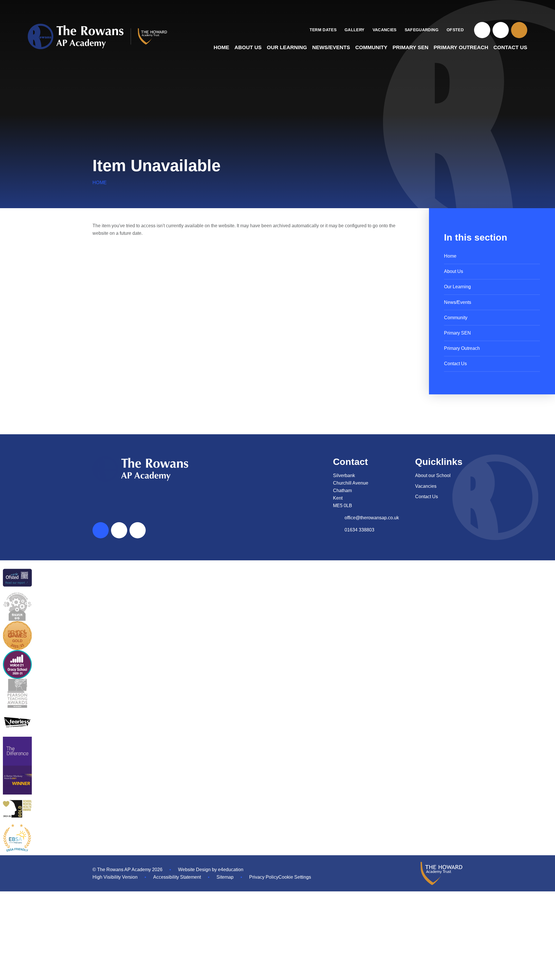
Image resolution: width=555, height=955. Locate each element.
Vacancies (425, 486)
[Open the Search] (519, 30)
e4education (230, 869)
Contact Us (426, 496)
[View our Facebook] (482, 30)
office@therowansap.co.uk (372, 517)
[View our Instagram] (501, 30)
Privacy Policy (263, 877)
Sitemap (225, 877)
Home (99, 182)
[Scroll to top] (100, 530)
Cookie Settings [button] (294, 877)
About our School (433, 475)
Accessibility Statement (177, 877)
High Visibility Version (115, 877)
